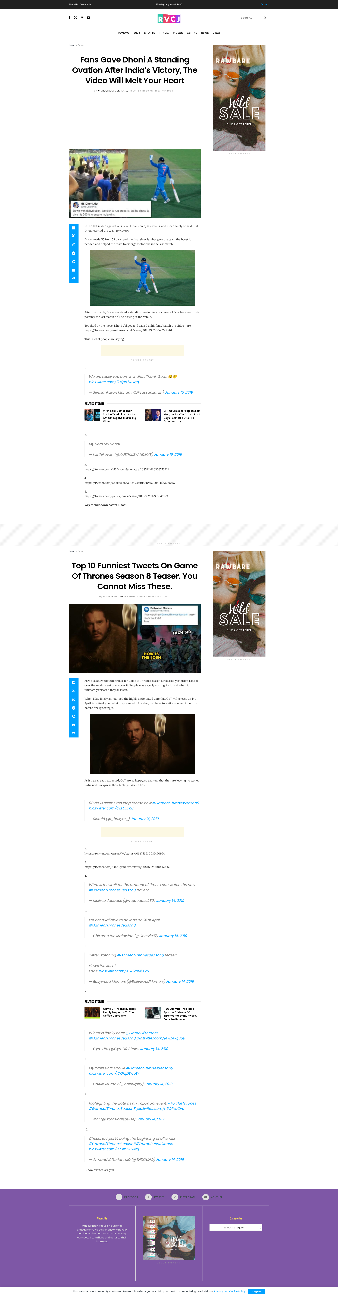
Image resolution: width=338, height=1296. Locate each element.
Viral (216, 33)
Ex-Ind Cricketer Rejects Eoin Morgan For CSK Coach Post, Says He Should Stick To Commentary (182, 416)
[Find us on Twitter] (75, 17)
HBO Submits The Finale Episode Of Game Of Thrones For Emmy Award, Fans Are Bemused (180, 1014)
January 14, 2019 (145, 818)
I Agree (257, 1291)
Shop (266, 4)
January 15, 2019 (179, 392)
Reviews (124, 33)
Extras (192, 33)
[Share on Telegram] (74, 253)
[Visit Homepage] (169, 17)
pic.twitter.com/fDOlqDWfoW (114, 1073)
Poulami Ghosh (113, 596)
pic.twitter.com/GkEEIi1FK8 (111, 808)
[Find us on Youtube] (88, 18)
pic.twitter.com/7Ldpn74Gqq (114, 381)
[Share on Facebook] (74, 228)
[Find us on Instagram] (82, 18)
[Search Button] (265, 17)
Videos (178, 33)
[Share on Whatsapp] (74, 245)
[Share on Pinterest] (74, 261)
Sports (149, 33)
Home (72, 45)
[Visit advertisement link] (239, 98)
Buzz (136, 33)
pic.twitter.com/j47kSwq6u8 (160, 1038)
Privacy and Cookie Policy (229, 1291)
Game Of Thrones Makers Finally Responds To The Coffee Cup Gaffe (119, 1012)
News (205, 33)
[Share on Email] (74, 270)
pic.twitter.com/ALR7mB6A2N (124, 971)
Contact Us (85, 4)
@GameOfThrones (142, 1032)
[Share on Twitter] (74, 236)
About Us (73, 4)
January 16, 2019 (168, 454)
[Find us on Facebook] (69, 18)
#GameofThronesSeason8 (175, 802)
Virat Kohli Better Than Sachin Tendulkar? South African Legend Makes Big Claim (119, 416)
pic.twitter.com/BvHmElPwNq (114, 1149)
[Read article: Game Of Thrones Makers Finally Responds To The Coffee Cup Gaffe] (92, 1012)
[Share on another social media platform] (74, 278)
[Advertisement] (135, 119)
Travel (164, 33)
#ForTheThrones (181, 1103)
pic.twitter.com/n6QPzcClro (160, 1108)
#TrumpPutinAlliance (154, 1143)
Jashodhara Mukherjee (113, 90)
